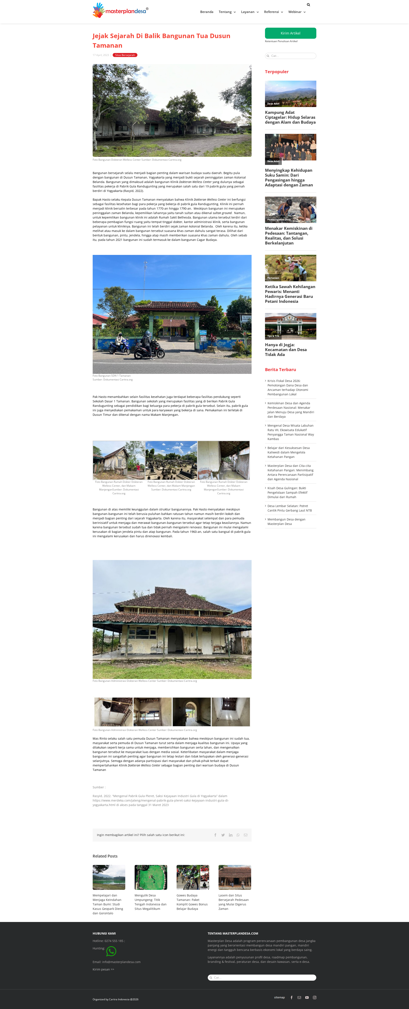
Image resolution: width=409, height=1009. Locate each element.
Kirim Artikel (290, 33)
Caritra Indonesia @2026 (123, 999)
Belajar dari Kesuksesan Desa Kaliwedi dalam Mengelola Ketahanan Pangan (289, 452)
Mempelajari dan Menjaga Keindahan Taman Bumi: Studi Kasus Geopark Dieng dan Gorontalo (108, 904)
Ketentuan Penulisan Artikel (281, 41)
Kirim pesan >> (103, 969)
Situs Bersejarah (125, 55)
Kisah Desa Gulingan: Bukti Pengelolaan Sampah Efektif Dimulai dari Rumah (287, 492)
